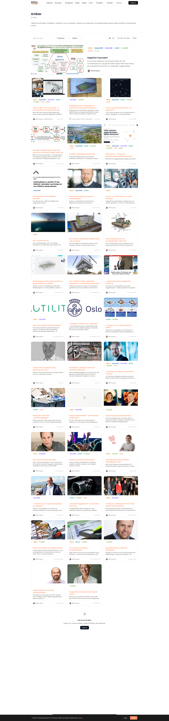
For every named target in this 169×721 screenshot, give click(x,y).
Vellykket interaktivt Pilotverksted (81, 460)
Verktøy (84, 3)
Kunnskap (58, 3)
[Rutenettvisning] (109, 38)
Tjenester (110, 3)
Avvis (125, 718)
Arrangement (69, 3)
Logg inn (133, 3)
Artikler (77, 3)
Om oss (119, 3)
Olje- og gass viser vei (41, 240)
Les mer (80, 718)
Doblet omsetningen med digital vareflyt (47, 548)
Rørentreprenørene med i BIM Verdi (118, 415)
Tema (90, 3)
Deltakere (50, 3)
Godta (134, 718)
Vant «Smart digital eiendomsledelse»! (47, 325)
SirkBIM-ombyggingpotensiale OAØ (82, 154)
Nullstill (135, 38)
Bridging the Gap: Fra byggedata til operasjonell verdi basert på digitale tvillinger (82, 108)
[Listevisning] (113, 38)
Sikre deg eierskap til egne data (44, 460)
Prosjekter (99, 3)
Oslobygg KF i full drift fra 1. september (83, 323)
